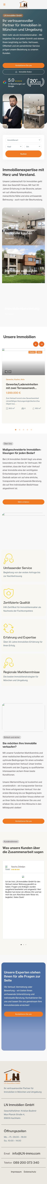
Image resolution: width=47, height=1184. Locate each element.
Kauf (9, 147)
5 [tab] (31, 429)
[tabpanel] (23, 386)
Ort (27, 147)
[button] (21, 944)
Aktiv (23, 379)
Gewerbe (9, 379)
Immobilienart (12, 140)
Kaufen (17, 379)
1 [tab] (15, 429)
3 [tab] (23, 429)
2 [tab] (19, 429)
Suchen (23, 154)
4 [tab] (27, 429)
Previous (35, 344)
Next (41, 344)
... (15, 404)
